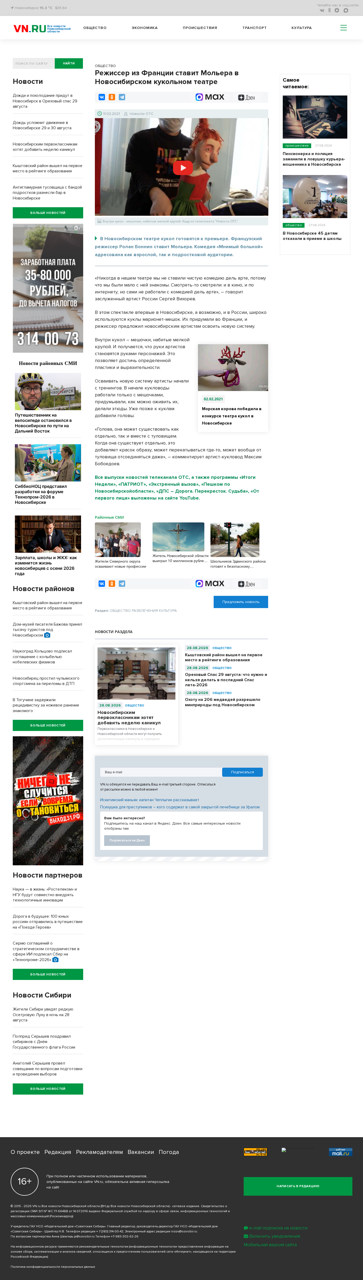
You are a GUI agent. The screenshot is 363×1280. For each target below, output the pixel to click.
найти (69, 63)
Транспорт (254, 28)
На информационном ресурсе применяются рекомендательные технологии (69, 1247)
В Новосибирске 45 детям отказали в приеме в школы (312, 236)
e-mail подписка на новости (278, 1228)
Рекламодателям (99, 1152)
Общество (95, 28)
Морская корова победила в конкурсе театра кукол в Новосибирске (231, 416)
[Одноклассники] (112, 97)
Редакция (57, 1152)
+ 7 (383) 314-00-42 (109, 1231)
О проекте (25, 1152)
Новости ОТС (142, 113)
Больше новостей (47, 213)
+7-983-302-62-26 (124, 1237)
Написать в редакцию (298, 1186)
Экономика (145, 28)
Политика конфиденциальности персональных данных (53, 1267)
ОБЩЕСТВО (134, 706)
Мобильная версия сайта (270, 1245)
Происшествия (200, 28)
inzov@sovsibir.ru (184, 1231)
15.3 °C (46, 8)
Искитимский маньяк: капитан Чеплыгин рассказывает (149, 799)
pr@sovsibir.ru (84, 1237)
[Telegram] (122, 97)
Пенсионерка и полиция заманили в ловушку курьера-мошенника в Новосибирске (314, 159)
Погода (169, 1152)
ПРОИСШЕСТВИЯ (297, 146)
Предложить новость (241, 602)
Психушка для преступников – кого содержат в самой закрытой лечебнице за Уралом (180, 807)
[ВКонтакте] (102, 97)
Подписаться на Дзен (127, 840)
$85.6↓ (61, 8)
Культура (302, 28)
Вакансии (141, 1152)
